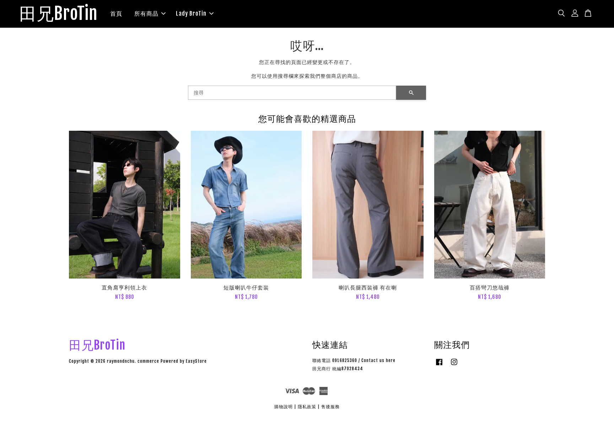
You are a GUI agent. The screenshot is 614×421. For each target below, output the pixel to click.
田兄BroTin (58, 14)
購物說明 (283, 406)
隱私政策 (307, 406)
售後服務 (330, 406)
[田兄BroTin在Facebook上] (439, 365)
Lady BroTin (191, 13)
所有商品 (146, 13)
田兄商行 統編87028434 (337, 368)
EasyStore (196, 361)
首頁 (116, 13)
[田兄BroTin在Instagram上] (454, 365)
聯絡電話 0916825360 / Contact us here (353, 360)
